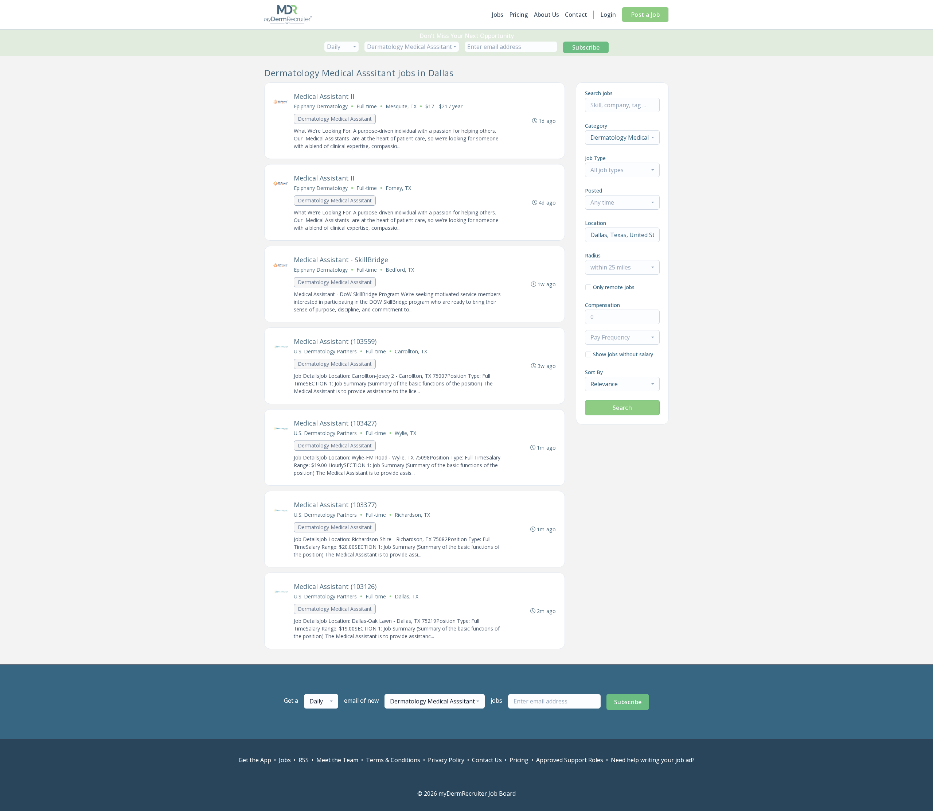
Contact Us (487, 760)
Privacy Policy (446, 760)
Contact (576, 15)
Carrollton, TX (411, 351)
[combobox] (341, 47)
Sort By (594, 372)
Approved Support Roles (569, 760)
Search (622, 408)
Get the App (255, 760)
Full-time (366, 106)
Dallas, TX (406, 596)
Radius (593, 255)
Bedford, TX (400, 269)
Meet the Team (337, 760)
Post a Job (645, 15)
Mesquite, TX (401, 106)
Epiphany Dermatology (321, 106)
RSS (303, 760)
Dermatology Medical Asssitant (335, 118)
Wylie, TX (405, 433)
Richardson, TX (412, 514)
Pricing (518, 15)
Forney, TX (398, 188)
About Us (546, 15)
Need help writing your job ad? (653, 760)
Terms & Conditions (393, 760)
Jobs (497, 15)
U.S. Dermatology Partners (325, 351)
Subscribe (586, 47)
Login (608, 15)
